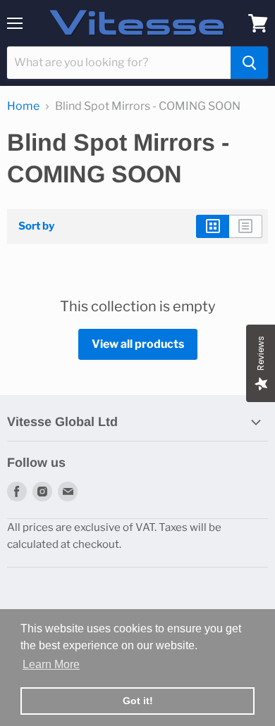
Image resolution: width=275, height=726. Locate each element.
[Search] (249, 62)
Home (23, 106)
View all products (138, 344)
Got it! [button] (138, 700)
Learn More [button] (51, 664)
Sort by (36, 226)
